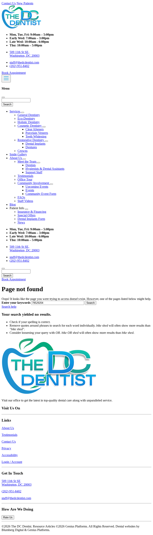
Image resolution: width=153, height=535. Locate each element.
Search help (9, 306)
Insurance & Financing (32, 211)
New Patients (25, 3)
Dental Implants (35, 143)
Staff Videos (25, 201)
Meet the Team (27, 161)
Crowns (22, 150)
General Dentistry (29, 115)
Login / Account (12, 462)
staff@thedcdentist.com (24, 62)
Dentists (31, 165)
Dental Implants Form (31, 219)
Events (30, 190)
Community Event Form (41, 193)
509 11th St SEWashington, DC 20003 (16, 482)
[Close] (3, 97)
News (21, 222)
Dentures (31, 147)
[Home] (21, 27)
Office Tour (25, 179)
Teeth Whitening (36, 136)
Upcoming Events (37, 186)
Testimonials (25, 176)
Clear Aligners (35, 129)
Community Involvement (34, 183)
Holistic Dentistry (29, 122)
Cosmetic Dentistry (30, 125)
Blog (13, 204)
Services (15, 111)
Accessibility (10, 455)
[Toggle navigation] (6, 78)
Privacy (6, 448)
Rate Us (8, 517)
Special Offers (26, 215)
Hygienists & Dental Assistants (45, 168)
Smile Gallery (18, 154)
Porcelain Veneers (37, 133)
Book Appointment (14, 72)
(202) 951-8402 (19, 66)
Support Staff (34, 172)
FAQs (21, 197)
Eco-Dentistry (26, 118)
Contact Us (9, 3)
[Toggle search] (3, 268)
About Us (16, 158)
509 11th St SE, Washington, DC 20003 (24, 53)
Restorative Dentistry (31, 140)
